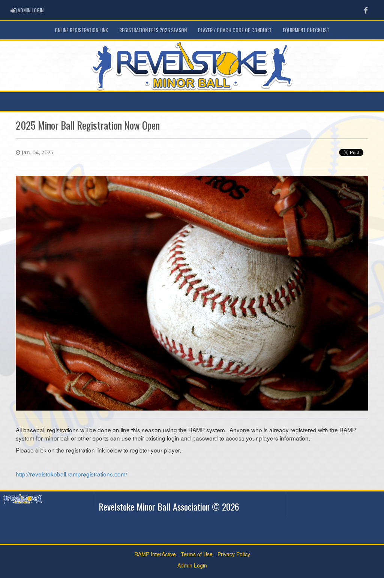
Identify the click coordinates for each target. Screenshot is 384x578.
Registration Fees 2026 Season (153, 30)
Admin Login (192, 565)
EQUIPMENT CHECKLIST (306, 30)
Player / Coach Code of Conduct (235, 30)
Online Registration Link (81, 30)
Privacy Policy (234, 554)
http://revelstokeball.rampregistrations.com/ (71, 474)
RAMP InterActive (155, 554)
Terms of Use (197, 554)
